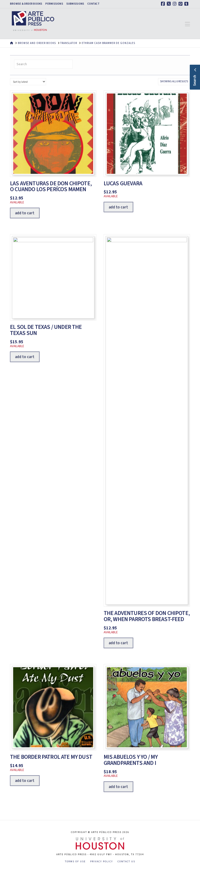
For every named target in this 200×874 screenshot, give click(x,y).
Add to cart (24, 213)
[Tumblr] (187, 4)
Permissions (54, 4)
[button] (187, 24)
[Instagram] (175, 4)
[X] (169, 4)
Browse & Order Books (26, 4)
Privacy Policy (101, 861)
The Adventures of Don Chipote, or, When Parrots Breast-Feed (147, 616)
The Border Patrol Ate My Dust (51, 757)
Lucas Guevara (123, 183)
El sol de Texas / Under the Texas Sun (46, 330)
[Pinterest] (181, 4)
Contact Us (126, 861)
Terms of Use (75, 861)
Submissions (75, 4)
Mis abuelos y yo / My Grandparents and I (131, 760)
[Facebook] (164, 4)
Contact (93, 4)
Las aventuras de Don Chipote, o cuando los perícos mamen (51, 186)
